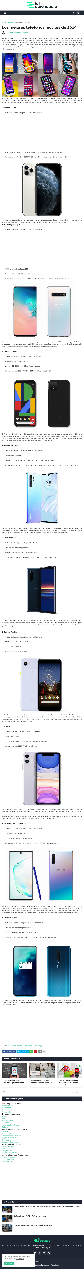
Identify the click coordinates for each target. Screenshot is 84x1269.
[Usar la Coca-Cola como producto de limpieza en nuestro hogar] (69, 1070)
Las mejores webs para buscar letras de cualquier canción (41, 1083)
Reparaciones (6, 1140)
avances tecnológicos (22, 23)
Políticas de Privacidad (41, 1265)
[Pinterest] (35, 1051)
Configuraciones (7, 1151)
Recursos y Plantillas (9, 1153)
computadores (28, 1046)
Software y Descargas (10, 1142)
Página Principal (7, 23)
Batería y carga (7, 1120)
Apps (3, 1118)
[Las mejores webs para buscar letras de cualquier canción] (42, 1070)
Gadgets (5, 1127)
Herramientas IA (7, 1105)
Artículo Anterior (8, 1092)
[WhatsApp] (31, 1051)
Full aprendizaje (48, 1262)
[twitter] (39, 1253)
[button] (4, 13)
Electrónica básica (8, 1133)
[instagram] (49, 1253)
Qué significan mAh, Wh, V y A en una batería (30, 1216)
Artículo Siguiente (75, 1092)
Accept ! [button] (9, 1263)
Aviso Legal (55, 1265)
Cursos (4, 1148)
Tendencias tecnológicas (10, 1125)
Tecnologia (38, 1046)
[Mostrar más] (44, 1051)
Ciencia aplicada (8, 1159)
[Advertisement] (43, 132)
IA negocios (6, 1110)
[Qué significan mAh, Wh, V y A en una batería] (7, 1218)
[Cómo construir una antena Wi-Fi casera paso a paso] (7, 1228)
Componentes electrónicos (11, 1136)
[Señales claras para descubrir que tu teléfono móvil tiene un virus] (14, 1070)
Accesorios (6, 1123)
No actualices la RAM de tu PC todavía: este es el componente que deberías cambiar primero (47, 1207)
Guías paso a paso (8, 1146)
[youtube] (44, 1253)
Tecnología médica (8, 1161)
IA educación (6, 1108)
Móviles (4, 1116)
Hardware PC (6, 1131)
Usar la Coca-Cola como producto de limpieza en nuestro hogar (68, 1083)
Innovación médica (8, 1157)
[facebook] (35, 1253)
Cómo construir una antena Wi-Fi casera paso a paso (33, 1225)
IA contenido (6, 1112)
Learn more (20, 1259)
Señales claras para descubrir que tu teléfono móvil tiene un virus (14, 1083)
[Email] (40, 1051)
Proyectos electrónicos (10, 1138)
